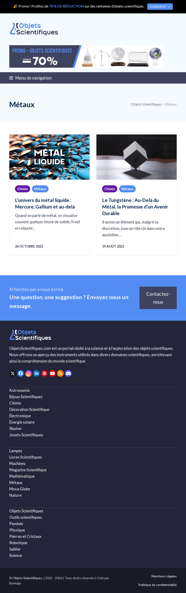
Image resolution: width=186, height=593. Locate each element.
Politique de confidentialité (157, 585)
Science (15, 555)
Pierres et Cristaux (25, 536)
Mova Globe (19, 488)
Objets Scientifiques (146, 104)
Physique (17, 530)
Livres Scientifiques (25, 457)
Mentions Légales (164, 576)
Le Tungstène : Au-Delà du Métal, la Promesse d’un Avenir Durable (135, 206)
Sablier (15, 549)
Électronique (20, 415)
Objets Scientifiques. (28, 578)
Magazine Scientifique (27, 469)
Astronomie (19, 390)
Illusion (15, 428)
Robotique (18, 542)
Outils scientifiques (25, 517)
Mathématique (21, 476)
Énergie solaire (21, 422)
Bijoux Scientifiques (25, 396)
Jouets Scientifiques (26, 434)
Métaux (40, 189)
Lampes (15, 450)
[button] (30, 77)
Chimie (22, 189)
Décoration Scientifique (29, 409)
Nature (15, 495)
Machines (17, 463)
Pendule (16, 523)
